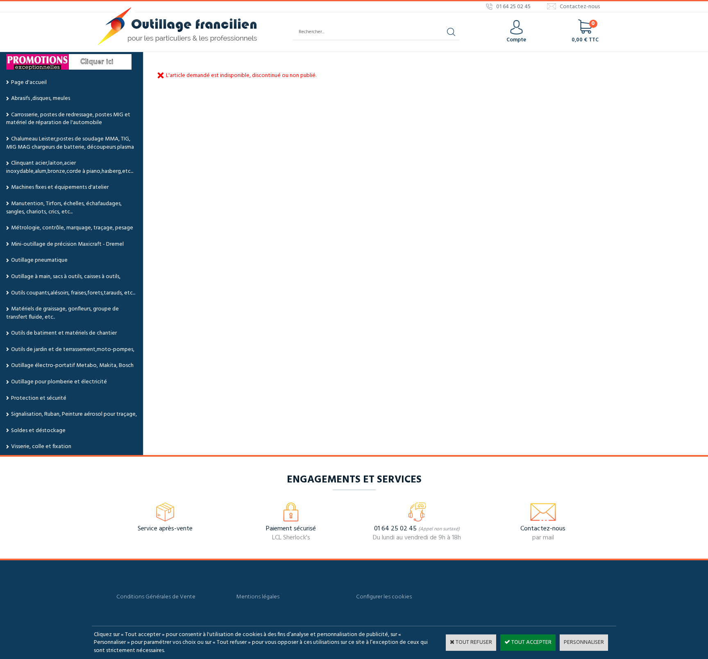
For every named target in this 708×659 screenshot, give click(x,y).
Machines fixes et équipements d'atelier (60, 187)
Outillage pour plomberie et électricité (59, 382)
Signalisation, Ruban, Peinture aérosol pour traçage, (74, 414)
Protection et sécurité (38, 398)
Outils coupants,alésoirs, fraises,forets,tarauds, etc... (73, 293)
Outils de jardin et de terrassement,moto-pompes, (72, 349)
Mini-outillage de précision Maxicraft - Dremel (67, 244)
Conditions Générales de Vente (155, 597)
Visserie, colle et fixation (41, 446)
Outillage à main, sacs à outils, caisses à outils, (65, 276)
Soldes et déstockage (38, 430)
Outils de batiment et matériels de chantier (64, 333)
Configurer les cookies (384, 597)
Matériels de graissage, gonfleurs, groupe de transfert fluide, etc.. (62, 313)
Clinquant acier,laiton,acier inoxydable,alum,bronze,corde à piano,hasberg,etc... (69, 167)
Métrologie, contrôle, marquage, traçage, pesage (72, 228)
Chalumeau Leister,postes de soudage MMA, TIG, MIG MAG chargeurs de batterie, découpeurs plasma (70, 143)
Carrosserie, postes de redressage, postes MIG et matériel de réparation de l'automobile (68, 119)
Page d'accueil (29, 82)
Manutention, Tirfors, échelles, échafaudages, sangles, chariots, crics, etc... (64, 208)
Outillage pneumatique (39, 260)
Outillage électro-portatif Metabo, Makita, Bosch (72, 365)
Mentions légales (257, 597)
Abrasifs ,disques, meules (40, 98)
